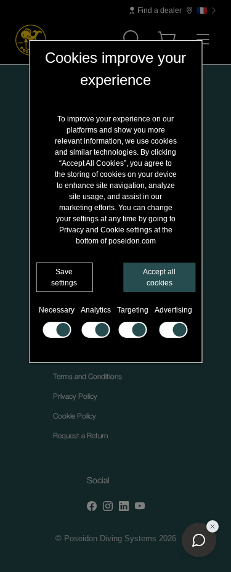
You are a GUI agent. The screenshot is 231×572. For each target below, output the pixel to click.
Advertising (173, 310)
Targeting (132, 310)
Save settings (64, 277)
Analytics (96, 310)
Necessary (57, 310)
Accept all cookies (159, 277)
